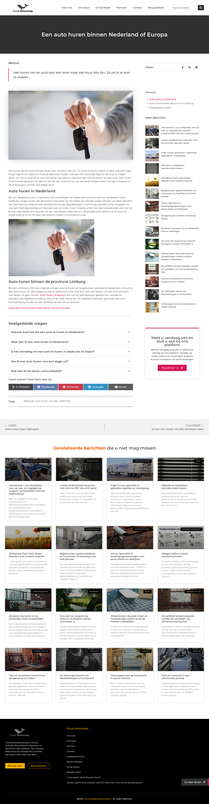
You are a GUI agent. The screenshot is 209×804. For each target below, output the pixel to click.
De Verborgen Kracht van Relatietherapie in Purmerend (77, 677)
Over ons (67, 7)
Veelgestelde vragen (160, 107)
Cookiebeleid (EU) (76, 756)
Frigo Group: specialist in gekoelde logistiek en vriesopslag (130, 487)
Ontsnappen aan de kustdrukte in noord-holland (129, 677)
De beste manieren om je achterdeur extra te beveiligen (26, 617)
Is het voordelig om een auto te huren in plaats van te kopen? (71, 351)
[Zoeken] (201, 7)
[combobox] (184, 7)
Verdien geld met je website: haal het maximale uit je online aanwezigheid (104, 782)
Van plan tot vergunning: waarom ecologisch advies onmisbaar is (75, 618)
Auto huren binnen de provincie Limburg (171, 103)
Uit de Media (73, 767)
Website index (74, 772)
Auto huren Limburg (51, 295)
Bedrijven (13, 62)
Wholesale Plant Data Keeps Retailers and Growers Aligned (26, 555)
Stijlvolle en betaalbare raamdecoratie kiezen (175, 487)
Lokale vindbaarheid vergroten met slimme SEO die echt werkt (78, 487)
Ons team (84, 7)
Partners (122, 7)
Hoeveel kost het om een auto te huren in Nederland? (71, 332)
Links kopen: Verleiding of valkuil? (84, 777)
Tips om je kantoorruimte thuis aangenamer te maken (27, 677)
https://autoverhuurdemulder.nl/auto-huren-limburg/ (39, 307)
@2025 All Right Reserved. (104, 799)
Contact (137, 7)
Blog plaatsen (156, 7)
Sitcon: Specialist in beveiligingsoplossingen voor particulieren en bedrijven (176, 206)
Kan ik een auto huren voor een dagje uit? (71, 361)
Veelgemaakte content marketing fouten (175, 555)
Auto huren (41, 401)
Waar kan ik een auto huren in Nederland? (71, 341)
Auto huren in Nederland (163, 99)
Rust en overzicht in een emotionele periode (175, 677)
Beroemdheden (75, 761)
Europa (53, 401)
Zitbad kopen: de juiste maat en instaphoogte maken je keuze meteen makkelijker (177, 256)
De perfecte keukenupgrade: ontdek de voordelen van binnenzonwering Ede (179, 269)
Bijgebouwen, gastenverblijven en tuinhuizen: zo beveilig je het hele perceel (178, 193)
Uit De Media (103, 7)
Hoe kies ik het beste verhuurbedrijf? (71, 371)
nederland (64, 401)
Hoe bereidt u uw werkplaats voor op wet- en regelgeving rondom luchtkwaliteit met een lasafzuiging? (180, 130)
